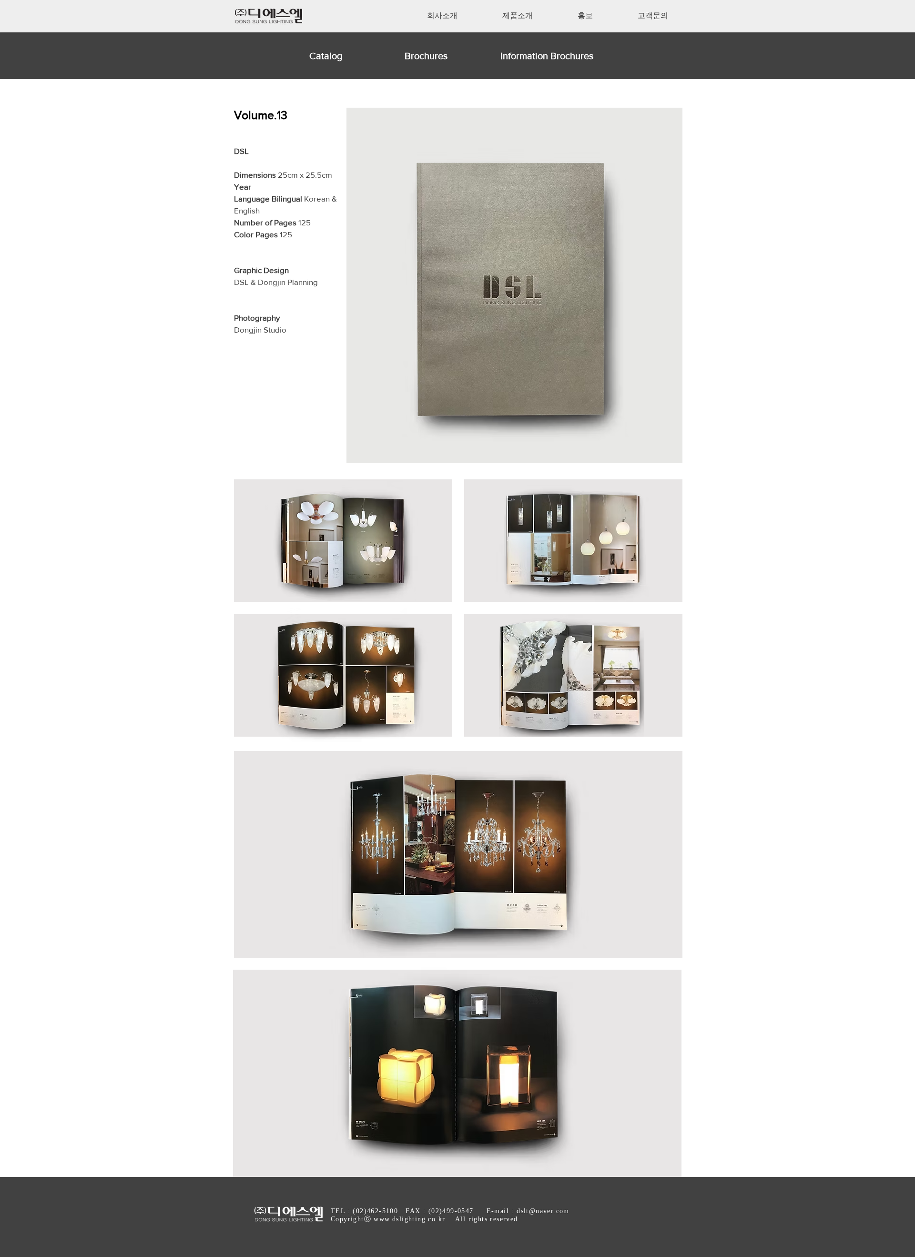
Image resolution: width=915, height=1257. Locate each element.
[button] (442, 16)
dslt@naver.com (543, 1211)
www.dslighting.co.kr (409, 1219)
